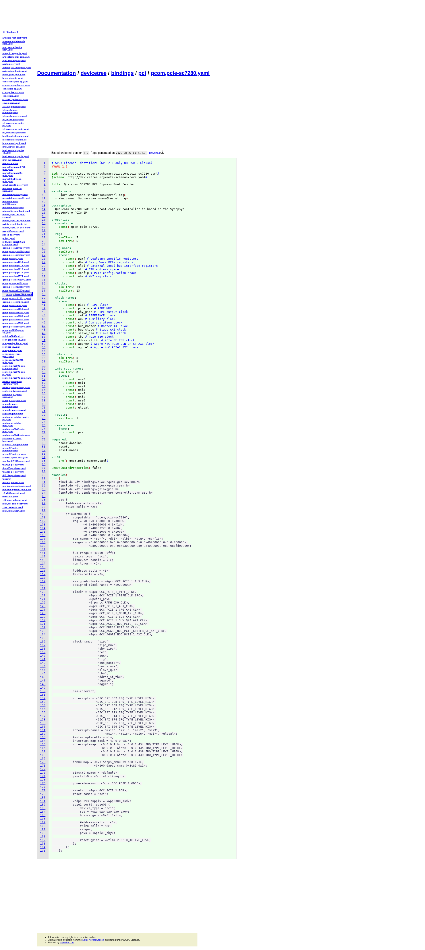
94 (43, 492)
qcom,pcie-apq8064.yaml (16, 248)
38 (43, 294)
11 (43, 198)
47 (43, 326)
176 (42, 783)
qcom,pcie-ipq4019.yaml (15, 262)
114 (42, 563)
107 (42, 539)
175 (42, 780)
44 (43, 315)
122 (42, 592)
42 (43, 308)
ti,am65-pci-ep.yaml (13, 464)
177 (42, 787)
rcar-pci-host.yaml (12, 350)
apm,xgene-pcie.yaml (14, 60)
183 (42, 808)
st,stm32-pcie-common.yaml (10, 449)
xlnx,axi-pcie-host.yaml (15, 503)
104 (42, 528)
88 (43, 471)
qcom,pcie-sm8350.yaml (15, 316)
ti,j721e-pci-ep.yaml (13, 472)
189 (42, 829)
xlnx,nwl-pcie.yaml (12, 507)
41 (43, 305)
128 (42, 613)
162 (42, 734)
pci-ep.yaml (8, 238)
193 (42, 843)
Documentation (56, 73)
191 (42, 836)
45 (43, 319)
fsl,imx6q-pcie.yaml (13, 119)
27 (43, 255)
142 (42, 663)
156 (42, 712)
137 (42, 645)
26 (43, 251)
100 (42, 514)
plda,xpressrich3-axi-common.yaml (13, 243)
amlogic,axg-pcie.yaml (14, 53)
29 (43, 262)
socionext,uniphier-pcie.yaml (12, 424)
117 (42, 574)
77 (43, 432)
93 (43, 489)
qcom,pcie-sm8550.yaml (15, 323)
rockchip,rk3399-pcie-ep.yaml (14, 373)
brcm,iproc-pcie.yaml (13, 74)
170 (42, 762)
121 (42, 588)
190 (42, 833)
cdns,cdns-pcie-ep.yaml (15, 81)
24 (43, 244)
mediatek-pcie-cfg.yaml (15, 194)
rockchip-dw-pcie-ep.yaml (16, 387)
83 (43, 454)
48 (43, 329)
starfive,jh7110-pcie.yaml (16, 461)
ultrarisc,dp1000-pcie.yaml (16, 489)
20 (43, 230)
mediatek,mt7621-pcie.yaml (12, 189)
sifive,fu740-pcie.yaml (14, 400)
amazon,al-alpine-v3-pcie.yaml (13, 42)
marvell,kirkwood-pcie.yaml (12, 180)
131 (42, 624)
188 (42, 826)
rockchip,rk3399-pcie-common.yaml (14, 367)
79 (43, 439)
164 (42, 741)
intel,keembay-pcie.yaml (15, 156)
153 (42, 702)
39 (43, 298)
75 (43, 425)
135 (42, 638)
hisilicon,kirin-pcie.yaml (15, 136)
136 (42, 641)
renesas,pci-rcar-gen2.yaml (11, 355)
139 (42, 652)
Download (154, 153)
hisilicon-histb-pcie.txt (14, 139)
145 (42, 673)
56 (43, 358)
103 (42, 524)
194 (42, 847)
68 (43, 400)
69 (43, 404)
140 (42, 656)
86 (43, 464)
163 (42, 737)
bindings (122, 73)
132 (42, 627)
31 (43, 269)
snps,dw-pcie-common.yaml (10, 405)
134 (42, 634)
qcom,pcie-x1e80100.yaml (16, 326)
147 (42, 680)
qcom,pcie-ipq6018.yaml (15, 269)
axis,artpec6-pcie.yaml (14, 71)
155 (42, 709)
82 (43, 450)
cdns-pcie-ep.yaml (12, 89)
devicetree (93, 73)
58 (43, 365)
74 (43, 422)
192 (42, 840)
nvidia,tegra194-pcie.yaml (16, 220)
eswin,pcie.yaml (11, 103)
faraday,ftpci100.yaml (14, 106)
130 (42, 620)
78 (43, 436)
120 (42, 585)
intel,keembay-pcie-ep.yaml (13, 151)
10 (43, 195)
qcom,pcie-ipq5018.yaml (15, 265)
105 (42, 531)
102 (42, 521)
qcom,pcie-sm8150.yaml (15, 309)
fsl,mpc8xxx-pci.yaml (14, 132)
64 (43, 386)
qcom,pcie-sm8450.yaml (15, 319)
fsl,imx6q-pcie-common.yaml (10, 111)
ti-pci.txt (6, 479)
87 (43, 468)
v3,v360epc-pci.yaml (13, 493)
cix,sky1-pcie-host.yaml (15, 99)
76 (43, 429)
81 (43, 446)
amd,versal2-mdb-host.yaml (12, 48)
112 (42, 556)
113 (42, 560)
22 (43, 237)
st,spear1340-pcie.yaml (15, 444)
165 (42, 744)
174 (42, 776)
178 (42, 790)
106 (42, 535)
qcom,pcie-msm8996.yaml (16, 279)
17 (43, 220)
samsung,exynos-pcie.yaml (12, 395)
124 (42, 599)
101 (42, 517)
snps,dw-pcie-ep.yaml (14, 410)
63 (43, 383)
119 (42, 581)
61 (43, 376)
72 (43, 415)
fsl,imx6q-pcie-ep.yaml (14, 116)
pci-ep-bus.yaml (11, 235)
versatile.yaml (10, 496)
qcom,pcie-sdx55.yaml (14, 305)
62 (43, 379)
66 (43, 393)
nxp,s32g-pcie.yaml (13, 231)
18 (43, 223)
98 (43, 507)
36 (43, 287)
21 (43, 234)
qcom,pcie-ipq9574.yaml (15, 276)
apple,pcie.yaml (11, 64)
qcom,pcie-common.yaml (16, 255)
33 (43, 276)
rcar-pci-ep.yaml (11, 347)
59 (43, 368)
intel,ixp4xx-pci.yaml (13, 147)
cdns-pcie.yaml (10, 96)
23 (43, 241)
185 (42, 815)
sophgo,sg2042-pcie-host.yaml (13, 430)
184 (42, 812)
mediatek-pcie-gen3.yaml (16, 198)
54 (43, 351)
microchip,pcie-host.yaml (16, 211)
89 (43, 475)
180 (42, 797)
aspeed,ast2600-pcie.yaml (16, 67)
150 (42, 691)
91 (43, 482)
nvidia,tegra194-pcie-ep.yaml (13, 215)
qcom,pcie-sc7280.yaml (180, 73)
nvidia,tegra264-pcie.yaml (16, 227)
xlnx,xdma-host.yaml (13, 511)
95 (43, 496)
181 (42, 801)
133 (42, 631)
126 (42, 606)
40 (43, 301)
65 (43, 390)
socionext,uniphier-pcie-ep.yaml (15, 418)
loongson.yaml (10, 163)
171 (42, 765)
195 (42, 851)
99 (43, 510)
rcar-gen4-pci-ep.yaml (14, 340)
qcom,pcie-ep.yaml (12, 258)
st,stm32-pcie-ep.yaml (14, 454)
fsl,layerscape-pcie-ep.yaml (13, 124)
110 (42, 549)
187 (42, 822)
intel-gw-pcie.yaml (12, 160)
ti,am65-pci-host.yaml (14, 468)
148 (42, 684)
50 (43, 337)
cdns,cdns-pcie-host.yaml (16, 85)
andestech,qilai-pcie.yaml (16, 57)
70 (43, 407)
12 (43, 202)
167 (42, 751)
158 (42, 719)
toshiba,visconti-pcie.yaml (16, 486)
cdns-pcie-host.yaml (13, 92)
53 (43, 347)
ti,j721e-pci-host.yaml (14, 475)
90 (43, 478)
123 (42, 595)
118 (42, 578)
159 (42, 723)
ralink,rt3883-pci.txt (12, 336)
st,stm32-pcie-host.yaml (15, 457)
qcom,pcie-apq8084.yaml (16, 251)
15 (43, 212)
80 (43, 443)
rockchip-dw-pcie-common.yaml (12, 382)
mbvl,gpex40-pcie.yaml (15, 185)
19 (43, 227)
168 (42, 755)
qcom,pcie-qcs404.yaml (15, 283)
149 (42, 687)
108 (42, 542)
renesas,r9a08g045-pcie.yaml (13, 361)
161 (42, 730)
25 (43, 248)
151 (42, 695)
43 (43, 312)
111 (42, 553)
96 (43, 500)
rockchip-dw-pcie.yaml (14, 391)
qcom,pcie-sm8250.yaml (15, 312)
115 (42, 567)
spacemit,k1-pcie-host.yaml (12, 439)
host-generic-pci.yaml (14, 143)
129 (42, 617)
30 (43, 266)
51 (43, 340)
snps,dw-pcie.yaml (12, 413)
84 (43, 457)
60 (43, 372)
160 (42, 726)
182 (42, 804)
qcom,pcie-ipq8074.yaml (15, 272)
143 (42, 666)
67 (43, 397)
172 (42, 769)
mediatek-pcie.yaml (13, 207)
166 (42, 748)
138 (42, 648)
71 (43, 411)
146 (42, 677)
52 (43, 344)
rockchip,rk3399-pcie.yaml (16, 378)
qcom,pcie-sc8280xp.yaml (16, 298)
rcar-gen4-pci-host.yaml (15, 343)
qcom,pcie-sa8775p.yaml (16, 290)
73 (43, 418)
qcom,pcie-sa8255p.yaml (16, 287)
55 (43, 354)
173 (42, 773)
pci (142, 73)
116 (42, 570)
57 (43, 361)
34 (43, 280)
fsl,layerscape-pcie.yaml (15, 129)
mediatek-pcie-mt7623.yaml (10, 202)
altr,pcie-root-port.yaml (14, 38)
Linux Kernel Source (93, 939)
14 (43, 209)
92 (43, 485)
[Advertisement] (127, 35)
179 (42, 794)
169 (42, 758)
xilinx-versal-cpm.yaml (14, 500)
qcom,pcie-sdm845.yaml (15, 302)
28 (43, 259)
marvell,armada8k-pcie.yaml (12, 174)
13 (43, 205)
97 (43, 503)
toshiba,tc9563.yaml (13, 482)
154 (42, 705)
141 (42, 659)
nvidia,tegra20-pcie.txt (14, 224)
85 (43, 461)
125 (42, 602)
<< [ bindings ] (10, 32)
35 (43, 283)
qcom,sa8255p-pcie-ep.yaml (13, 331)
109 (42, 546)
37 (43, 290)
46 (43, 322)
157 (42, 716)
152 (42, 698)
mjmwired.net (67, 942)
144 (42, 670)
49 (43, 333)
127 (42, 609)
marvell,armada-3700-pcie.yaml (14, 168)
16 (43, 216)
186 (42, 819)
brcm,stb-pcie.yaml (12, 78)
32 (43, 273)
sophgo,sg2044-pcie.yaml (16, 435)
